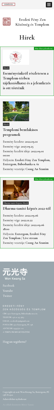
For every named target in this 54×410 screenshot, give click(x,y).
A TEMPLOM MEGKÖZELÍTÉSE (16, 332)
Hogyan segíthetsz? (14, 342)
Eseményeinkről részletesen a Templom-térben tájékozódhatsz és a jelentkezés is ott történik (26, 80)
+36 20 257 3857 (18, 317)
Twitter (7, 296)
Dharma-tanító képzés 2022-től (27, 208)
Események (8, 4)
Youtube (8, 291)
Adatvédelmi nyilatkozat (14, 399)
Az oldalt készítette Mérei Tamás (18, 404)
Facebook (8, 286)
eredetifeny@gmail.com (19, 321)
